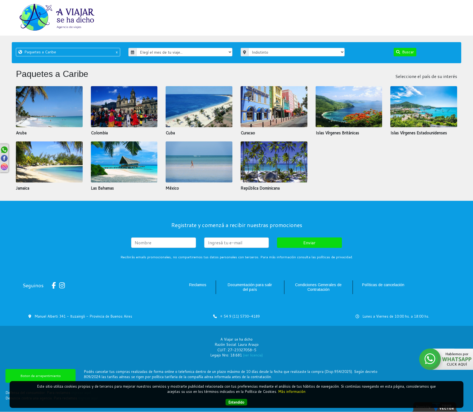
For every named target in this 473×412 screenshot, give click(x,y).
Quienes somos (440, 12)
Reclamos (197, 285)
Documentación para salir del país (250, 287)
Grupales (359, 12)
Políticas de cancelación (383, 285)
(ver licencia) (253, 355)
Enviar (309, 242)
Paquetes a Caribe (70, 52)
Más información (291, 391)
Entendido (236, 402)
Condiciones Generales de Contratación (318, 287)
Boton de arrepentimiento (40, 375)
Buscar (407, 52)
